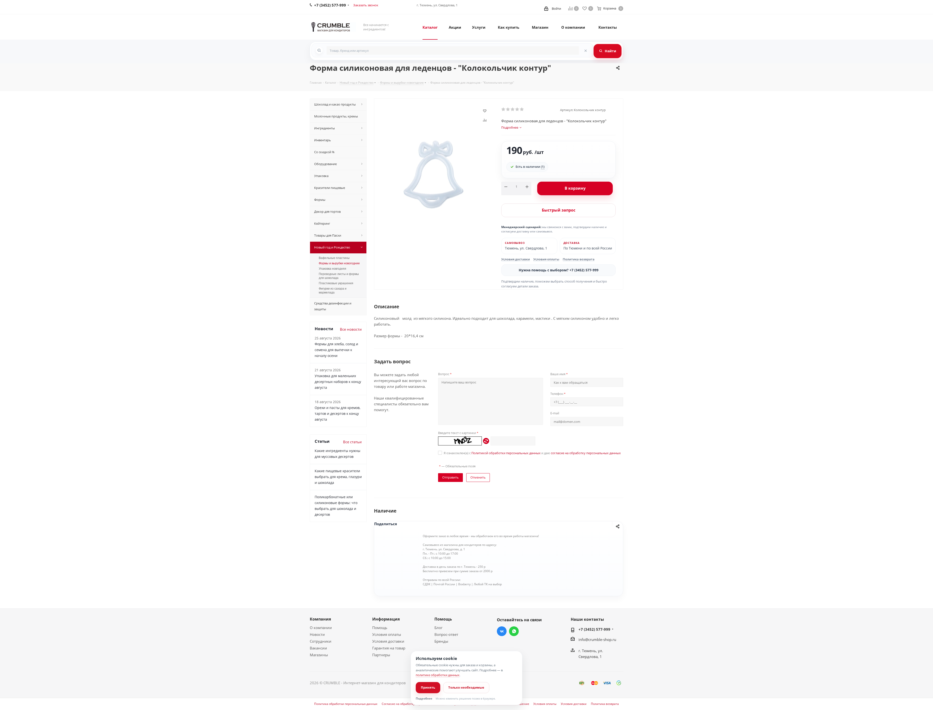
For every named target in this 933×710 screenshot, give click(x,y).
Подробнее (424, 699)
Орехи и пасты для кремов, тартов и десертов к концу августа (337, 413)
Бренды (441, 641)
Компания (320, 619)
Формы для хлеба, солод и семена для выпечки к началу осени (336, 350)
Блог (438, 627)
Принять (428, 687)
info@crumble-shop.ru (597, 639)
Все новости (351, 329)
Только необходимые (466, 687)
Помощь (379, 627)
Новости (317, 634)
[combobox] (453, 50)
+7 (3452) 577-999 (594, 629)
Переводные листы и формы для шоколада (339, 276)
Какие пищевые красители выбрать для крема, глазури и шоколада (338, 477)
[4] (517, 109)
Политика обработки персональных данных (345, 704)
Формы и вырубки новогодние (339, 263)
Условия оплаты (546, 259)
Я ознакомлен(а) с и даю (532, 453)
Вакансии (318, 648)
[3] (512, 109)
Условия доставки (515, 259)
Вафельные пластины (334, 258)
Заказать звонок (365, 5)
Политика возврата (579, 259)
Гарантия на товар (388, 648)
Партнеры (381, 654)
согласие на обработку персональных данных (586, 453)
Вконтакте (502, 631)
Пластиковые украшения (336, 283)
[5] (522, 109)
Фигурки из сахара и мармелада (332, 290)
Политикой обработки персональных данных (506, 453)
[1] (503, 109)
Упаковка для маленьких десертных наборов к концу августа (338, 381)
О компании (321, 627)
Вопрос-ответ (446, 634)
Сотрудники (320, 641)
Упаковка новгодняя (332, 268)
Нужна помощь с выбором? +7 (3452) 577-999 (558, 270)
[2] (508, 109)
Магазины (319, 654)
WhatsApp (514, 631)
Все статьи (352, 441)
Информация (386, 619)
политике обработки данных (437, 675)
